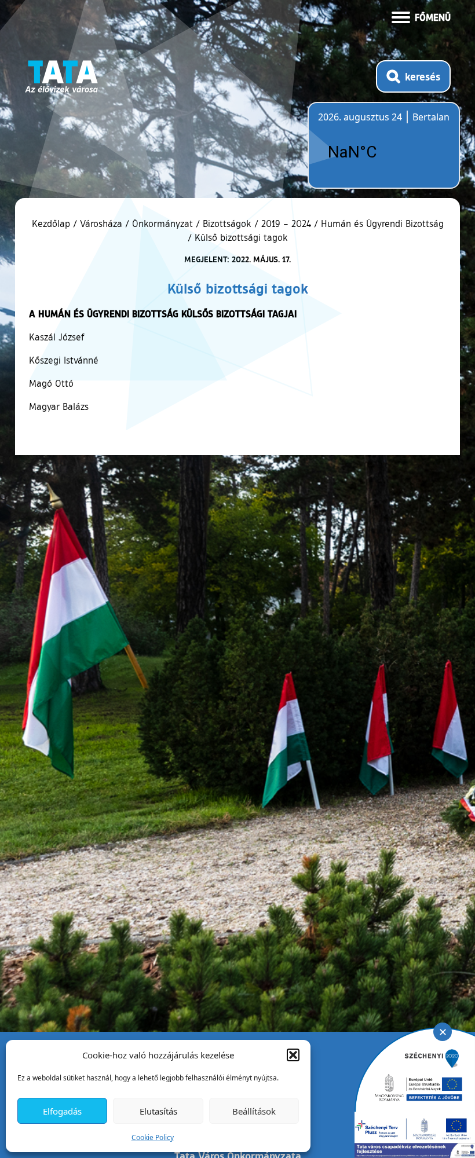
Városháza (101, 223)
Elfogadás (62, 1111)
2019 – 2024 (286, 223)
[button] (293, 1055)
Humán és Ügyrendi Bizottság (382, 223)
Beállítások (254, 1111)
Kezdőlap (52, 223)
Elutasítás (158, 1111)
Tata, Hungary (383, 152)
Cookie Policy (152, 1137)
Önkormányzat (162, 223)
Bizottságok (227, 223)
